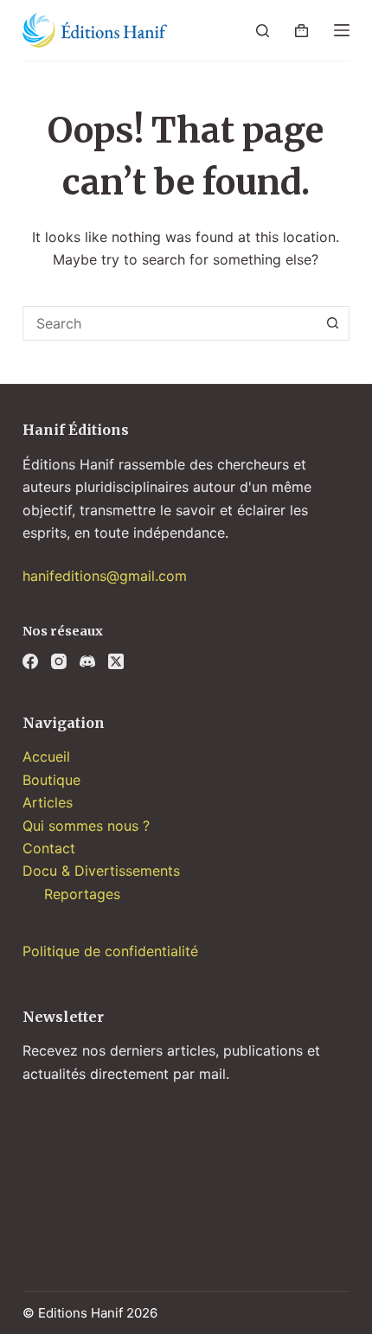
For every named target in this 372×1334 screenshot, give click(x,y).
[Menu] (342, 30)
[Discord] (87, 661)
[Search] (262, 30)
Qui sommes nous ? (86, 825)
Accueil (46, 756)
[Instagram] (59, 661)
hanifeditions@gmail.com (104, 575)
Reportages (82, 894)
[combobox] (169, 323)
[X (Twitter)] (116, 661)
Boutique (51, 779)
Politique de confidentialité (110, 951)
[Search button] (332, 323)
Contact (48, 848)
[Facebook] (30, 661)
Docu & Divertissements (101, 870)
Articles (47, 802)
